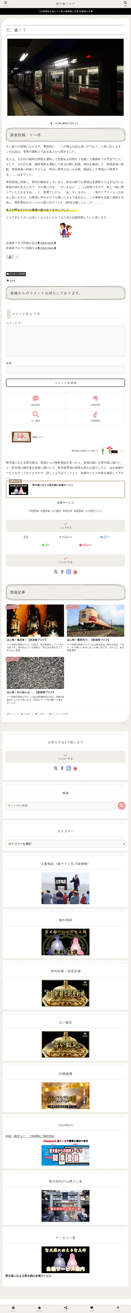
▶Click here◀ (47, 243)
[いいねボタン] (10, 257)
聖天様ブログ (65, 3)
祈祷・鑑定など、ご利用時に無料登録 (29, 1136)
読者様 (12, 281)
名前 (9, 363)
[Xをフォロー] (55, 572)
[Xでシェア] (22, 961)
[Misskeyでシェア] (109, 961)
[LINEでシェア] (22, 977)
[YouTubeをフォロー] (75, 572)
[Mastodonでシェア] (51, 961)
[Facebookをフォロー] (62, 572)
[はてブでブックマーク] (109, 969)
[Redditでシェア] (80, 969)
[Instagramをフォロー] (68, 572)
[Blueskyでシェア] (80, 961)
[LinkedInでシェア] (80, 977)
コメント (13, 323)
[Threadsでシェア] (51, 969)
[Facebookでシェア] (22, 969)
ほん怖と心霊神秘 (17, 274)
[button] (122, 806)
